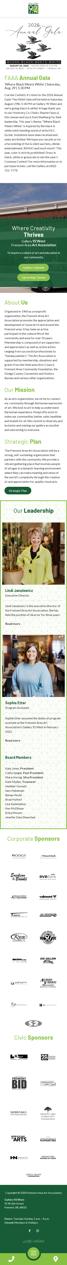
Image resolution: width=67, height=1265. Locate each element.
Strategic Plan (18, 490)
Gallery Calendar (33, 267)
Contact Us (55, 1259)
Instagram (37, 1230)
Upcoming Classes (33, 277)
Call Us (11, 1259)
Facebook (29, 1230)
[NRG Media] (33, 1241)
